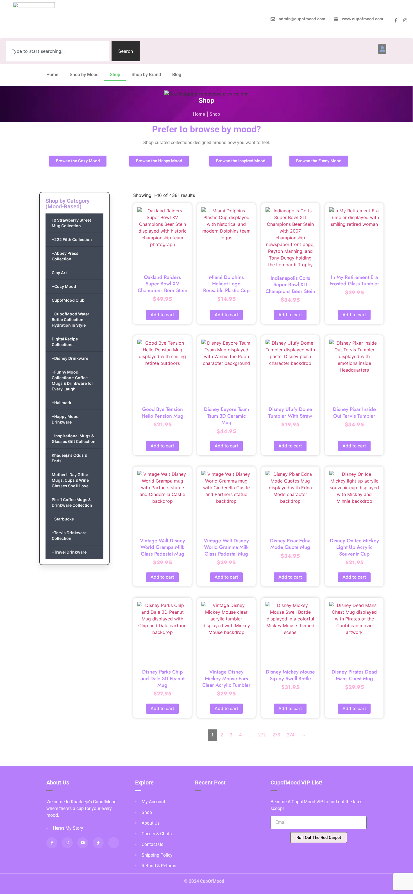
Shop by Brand (146, 74)
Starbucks (63, 519)
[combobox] (57, 51)
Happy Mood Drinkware (65, 419)
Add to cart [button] (162, 314)
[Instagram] (405, 20)
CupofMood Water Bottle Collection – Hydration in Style (70, 319)
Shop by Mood (84, 74)
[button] (382, 49)
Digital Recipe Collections (65, 341)
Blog (176, 74)
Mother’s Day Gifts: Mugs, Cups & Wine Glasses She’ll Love (70, 480)
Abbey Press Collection (65, 256)
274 (290, 735)
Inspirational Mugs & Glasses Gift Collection (74, 438)
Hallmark (61, 402)
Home (52, 74)
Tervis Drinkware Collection (69, 535)
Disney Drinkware (70, 358)
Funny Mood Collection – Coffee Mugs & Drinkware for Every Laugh (72, 380)
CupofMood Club (68, 300)
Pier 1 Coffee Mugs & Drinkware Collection (72, 502)
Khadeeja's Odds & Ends (69, 458)
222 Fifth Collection (72, 239)
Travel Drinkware (69, 552)
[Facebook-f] (396, 20)
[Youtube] (82, 842)
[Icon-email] (113, 842)
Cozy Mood (64, 286)
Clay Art (59, 272)
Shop (115, 74)
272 (262, 735)
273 (276, 735)
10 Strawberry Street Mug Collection (71, 223)
